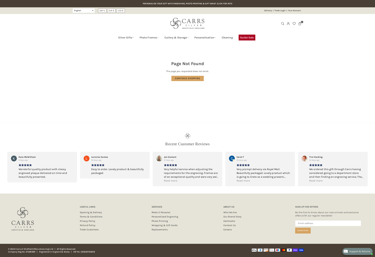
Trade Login (280, 10)
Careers (227, 229)
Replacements (160, 229)
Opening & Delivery (91, 212)
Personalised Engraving (165, 216)
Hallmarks (229, 221)
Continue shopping (187, 78)
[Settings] (288, 23)
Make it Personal (161, 212)
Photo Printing (160, 221)
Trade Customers (89, 229)
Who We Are (230, 212)
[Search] (282, 23)
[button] (299, 23)
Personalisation (204, 37)
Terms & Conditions (91, 216)
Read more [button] (170, 180)
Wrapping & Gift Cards (165, 225)
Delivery (268, 10)
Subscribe (302, 230)
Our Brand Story (232, 216)
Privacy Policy (87, 221)
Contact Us (229, 225)
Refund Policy (87, 225)
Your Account (294, 10)
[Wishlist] (294, 23)
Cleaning (227, 37)
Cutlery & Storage (176, 37)
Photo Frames (148, 37)
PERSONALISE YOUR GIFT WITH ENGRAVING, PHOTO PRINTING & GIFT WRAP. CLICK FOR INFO (187, 3)
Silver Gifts (125, 37)
